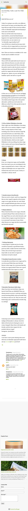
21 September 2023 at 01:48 (17, 371)
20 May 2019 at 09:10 (16, 352)
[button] (2, 15)
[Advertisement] (14, 417)
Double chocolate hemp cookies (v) (8, 472)
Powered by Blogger (15, 509)
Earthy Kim (6, 2)
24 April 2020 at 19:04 (14, 365)
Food (20, 360)
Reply (7, 362)
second (7, 341)
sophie (7, 365)
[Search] (26, 2)
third (13, 341)
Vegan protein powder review (7, 449)
